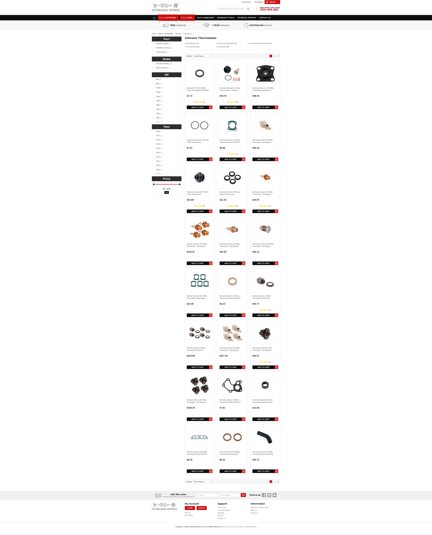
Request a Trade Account (260, 507)
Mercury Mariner (163, 68)
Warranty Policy (251, 527)
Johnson (178, 34)
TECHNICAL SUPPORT (246, 18)
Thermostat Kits (193, 47)
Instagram (269, 495)
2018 (159, 131)
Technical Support (224, 510)
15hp (159, 100)
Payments (254, 513)
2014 (159, 148)
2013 (159, 152)
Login (190, 508)
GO (243, 495)
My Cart (187, 512)
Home (154, 34)
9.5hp (159, 88)
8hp (158, 83)
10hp (159, 96)
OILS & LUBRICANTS (205, 18)
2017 (159, 135)
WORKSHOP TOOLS (225, 18)
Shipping (221, 513)
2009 (159, 170)
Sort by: (189, 56)
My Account (246, 2)
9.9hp (159, 92)
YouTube (275, 495)
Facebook (264, 495)
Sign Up (201, 508)
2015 (159, 144)
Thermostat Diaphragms (227, 43)
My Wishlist (259, 2)
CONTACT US (265, 18)
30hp (159, 113)
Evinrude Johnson (164, 63)
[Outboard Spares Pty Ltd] (165, 7)
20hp (159, 105)
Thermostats (187, 34)
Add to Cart (197, 107)
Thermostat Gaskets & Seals (260, 43)
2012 (159, 157)
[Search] (248, 8)
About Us (254, 510)
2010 (159, 165)
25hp (159, 109)
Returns (220, 515)
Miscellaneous (192, 43)
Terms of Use (226, 527)
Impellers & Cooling (164, 48)
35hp (159, 118)
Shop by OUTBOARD (165, 34)
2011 (159, 161)
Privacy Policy (238, 527)
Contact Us (222, 518)
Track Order (222, 507)
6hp (158, 79)
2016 (159, 140)
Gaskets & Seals (163, 43)
